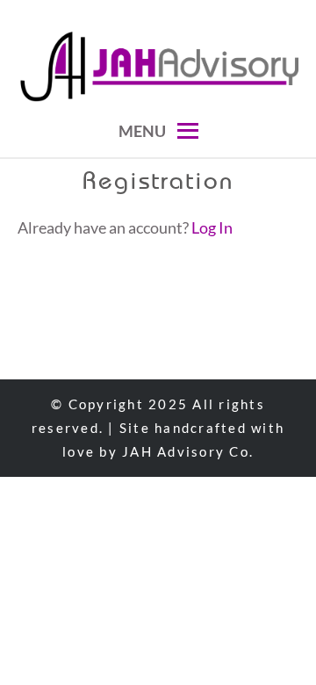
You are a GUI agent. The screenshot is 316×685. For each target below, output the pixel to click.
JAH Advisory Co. (188, 451)
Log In (212, 227)
